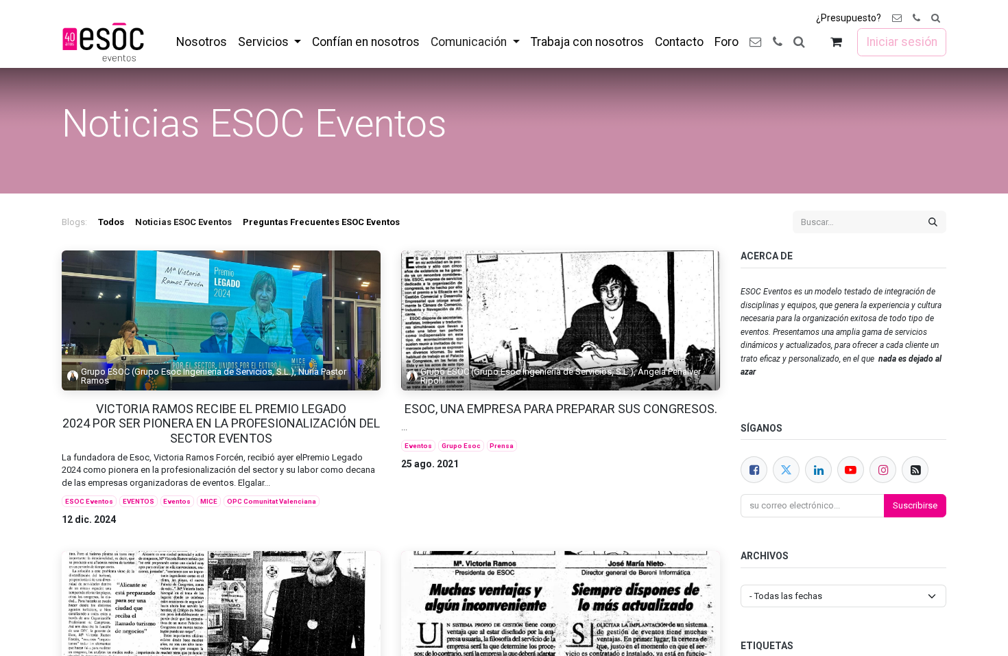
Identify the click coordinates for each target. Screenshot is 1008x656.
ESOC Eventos (89, 501)
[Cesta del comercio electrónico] (836, 42)
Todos (111, 222)
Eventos (177, 501)
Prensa (502, 445)
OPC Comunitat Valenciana (271, 501)
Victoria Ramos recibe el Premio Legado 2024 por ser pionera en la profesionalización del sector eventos (221, 423)
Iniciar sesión (901, 42)
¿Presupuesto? (848, 17)
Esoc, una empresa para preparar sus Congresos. (561, 408)
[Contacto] (897, 18)
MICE (208, 501)
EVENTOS (138, 501)
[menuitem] (201, 41)
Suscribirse (915, 505)
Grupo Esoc (461, 445)
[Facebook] (754, 469)
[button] (936, 18)
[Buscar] (933, 222)
